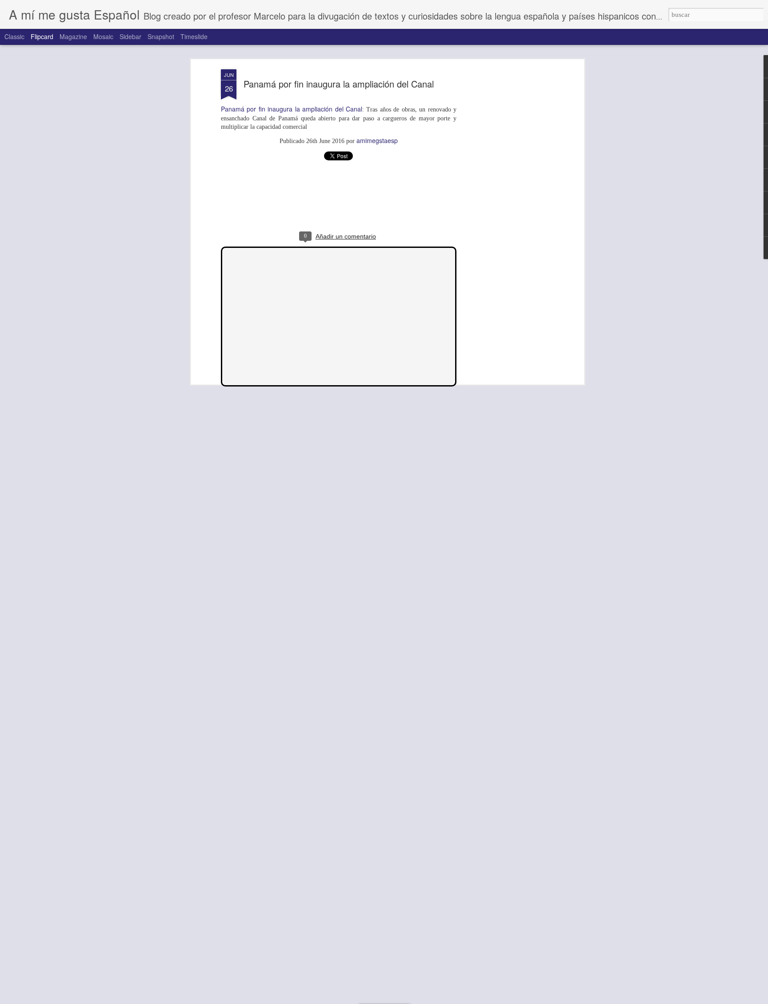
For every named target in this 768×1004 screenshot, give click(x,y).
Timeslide (194, 36)
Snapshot (161, 36)
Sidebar (130, 36)
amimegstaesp (377, 140)
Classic (14, 36)
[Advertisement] (505, 209)
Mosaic (103, 36)
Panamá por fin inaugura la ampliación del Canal (339, 83)
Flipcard (42, 36)
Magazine (73, 36)
